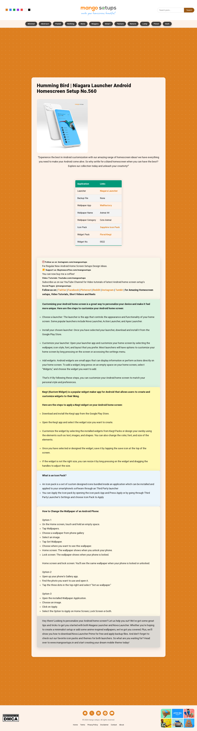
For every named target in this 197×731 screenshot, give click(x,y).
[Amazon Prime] (177, 718)
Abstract (45, 24)
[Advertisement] (98, 53)
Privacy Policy (93, 725)
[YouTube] (111, 713)
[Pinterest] (105, 713)
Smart (107, 24)
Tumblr (119, 290)
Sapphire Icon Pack (110, 227)
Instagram (108, 290)
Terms (82, 725)
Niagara (95, 24)
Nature (133, 24)
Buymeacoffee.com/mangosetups (74, 270)
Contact (114, 725)
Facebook (73, 290)
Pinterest (86, 290)
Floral (156, 24)
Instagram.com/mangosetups (72, 262)
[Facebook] (85, 713)
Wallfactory (106, 205)
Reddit (96, 290)
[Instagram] (98, 713)
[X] (91, 713)
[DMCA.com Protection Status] (11, 718)
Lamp (144, 24)
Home (75, 725)
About (121, 725)
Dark (167, 24)
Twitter (62, 290)
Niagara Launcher (109, 191)
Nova (83, 24)
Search (189, 10)
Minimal (31, 24)
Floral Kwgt (105, 234)
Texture (120, 24)
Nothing (70, 24)
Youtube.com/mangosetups (72, 278)
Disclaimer (104, 725)
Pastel (58, 24)
